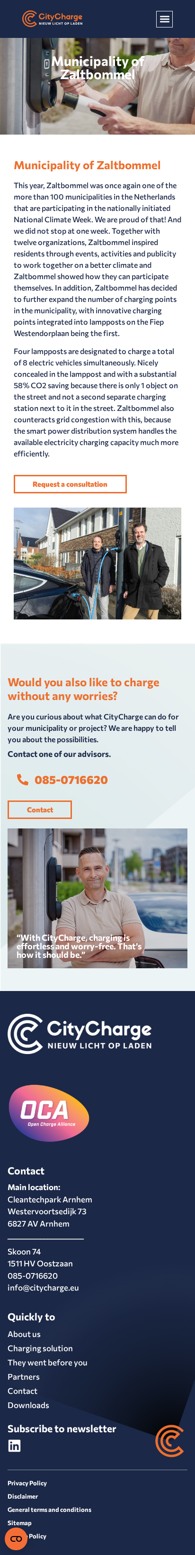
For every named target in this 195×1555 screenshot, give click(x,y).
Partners (24, 1377)
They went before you (48, 1362)
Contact (22, 1391)
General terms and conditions (49, 1509)
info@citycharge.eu (43, 1287)
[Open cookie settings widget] (16, 1539)
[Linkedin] (14, 1446)
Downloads (28, 1405)
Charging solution (40, 1348)
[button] (164, 19)
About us (24, 1334)
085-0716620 (33, 1276)
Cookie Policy (27, 1536)
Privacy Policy (27, 1483)
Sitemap (20, 1523)
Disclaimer (23, 1496)
